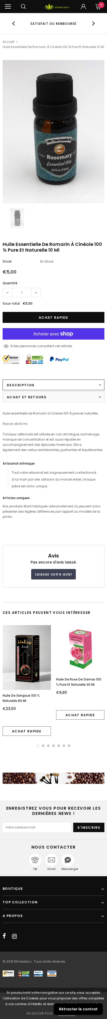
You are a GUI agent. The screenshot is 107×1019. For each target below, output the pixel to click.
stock (7, 261)
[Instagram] (14, 936)
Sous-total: (12, 303)
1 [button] (38, 745)
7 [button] (69, 745)
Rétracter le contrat (78, 1009)
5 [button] (58, 745)
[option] (53, 23)
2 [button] (43, 745)
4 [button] (53, 745)
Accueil (8, 41)
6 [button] (64, 745)
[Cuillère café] (53, 778)
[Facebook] (4, 936)
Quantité (10, 283)
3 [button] (48, 745)
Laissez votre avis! (53, 574)
